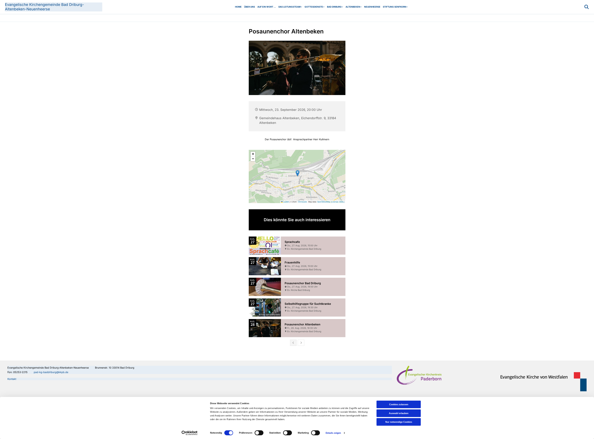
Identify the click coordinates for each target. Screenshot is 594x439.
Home (238, 6)
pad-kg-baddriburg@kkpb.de (51, 372)
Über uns (249, 6)
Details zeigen (333, 433)
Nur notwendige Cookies (398, 422)
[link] (290, 6)
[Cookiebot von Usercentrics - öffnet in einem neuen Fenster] (189, 433)
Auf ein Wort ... (266, 6)
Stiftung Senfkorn (394, 6)
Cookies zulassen (398, 404)
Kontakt (11, 378)
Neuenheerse (372, 6)
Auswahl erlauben (398, 413)
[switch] (259, 432)
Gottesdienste (314, 6)
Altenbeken (353, 6)
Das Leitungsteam (289, 6)
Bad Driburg (334, 6)
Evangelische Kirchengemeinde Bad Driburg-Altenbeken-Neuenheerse (44, 6)
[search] (586, 6)
